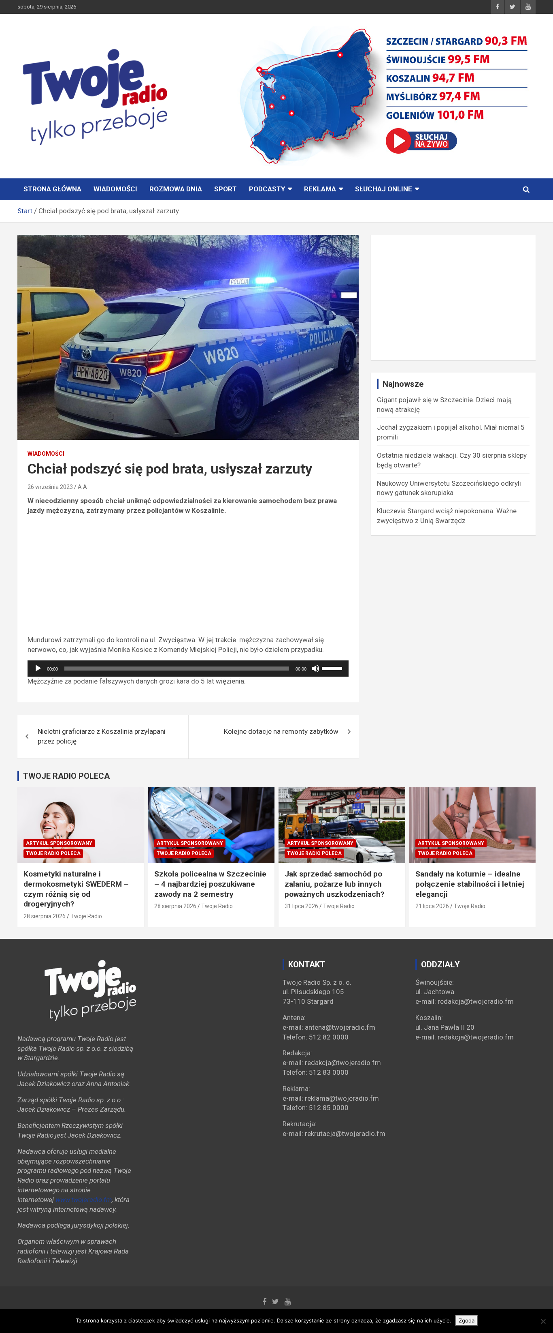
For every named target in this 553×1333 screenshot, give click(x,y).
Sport (225, 189)
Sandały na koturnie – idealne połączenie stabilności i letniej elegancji (469, 883)
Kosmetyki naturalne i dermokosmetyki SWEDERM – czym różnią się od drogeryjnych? (76, 889)
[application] (188, 668)
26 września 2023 (50, 487)
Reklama (320, 189)
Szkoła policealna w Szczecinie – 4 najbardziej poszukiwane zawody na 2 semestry (210, 883)
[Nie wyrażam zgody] (543, 1321)
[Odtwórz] (38, 668)
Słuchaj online (383, 189)
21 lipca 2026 (432, 906)
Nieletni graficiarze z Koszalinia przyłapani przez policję (102, 736)
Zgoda (466, 1320)
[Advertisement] (188, 578)
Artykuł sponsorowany (59, 843)
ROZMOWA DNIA (175, 189)
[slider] (333, 667)
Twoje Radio (86, 916)
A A (82, 487)
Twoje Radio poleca (53, 853)
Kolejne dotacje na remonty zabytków (281, 731)
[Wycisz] (315, 668)
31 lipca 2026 (301, 906)
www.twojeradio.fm (83, 1200)
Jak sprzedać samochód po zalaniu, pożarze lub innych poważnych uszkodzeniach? (334, 883)
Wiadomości (115, 189)
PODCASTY (267, 189)
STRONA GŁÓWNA (52, 189)
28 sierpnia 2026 (44, 916)
